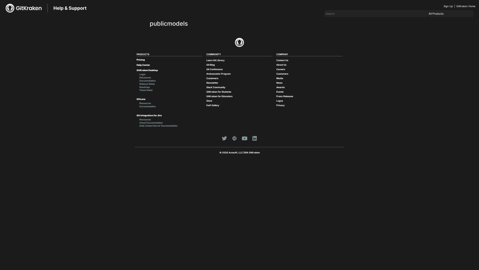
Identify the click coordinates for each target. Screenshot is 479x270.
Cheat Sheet (145, 90)
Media (279, 78)
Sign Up (448, 6)
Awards (280, 87)
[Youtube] (245, 138)
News (279, 82)
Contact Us (282, 60)
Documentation (147, 80)
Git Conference (214, 69)
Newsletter (212, 82)
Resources (145, 77)
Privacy (280, 105)
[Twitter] (224, 138)
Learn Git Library (215, 60)
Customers (212, 78)
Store (209, 100)
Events (280, 91)
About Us (281, 64)
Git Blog (210, 64)
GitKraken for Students (218, 91)
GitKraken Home (465, 6)
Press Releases (284, 96)
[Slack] (234, 138)
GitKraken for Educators (219, 96)
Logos (279, 100)
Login (142, 74)
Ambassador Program (218, 73)
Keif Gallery (212, 105)
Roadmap (144, 87)
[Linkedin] (255, 138)
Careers (280, 69)
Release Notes (147, 83)
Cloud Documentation (151, 122)
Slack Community (215, 87)
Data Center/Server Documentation (158, 125)
